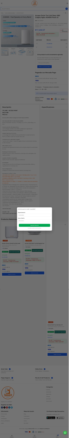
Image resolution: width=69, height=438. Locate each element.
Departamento (21, 212)
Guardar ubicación (34, 225)
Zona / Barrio (21, 218)
